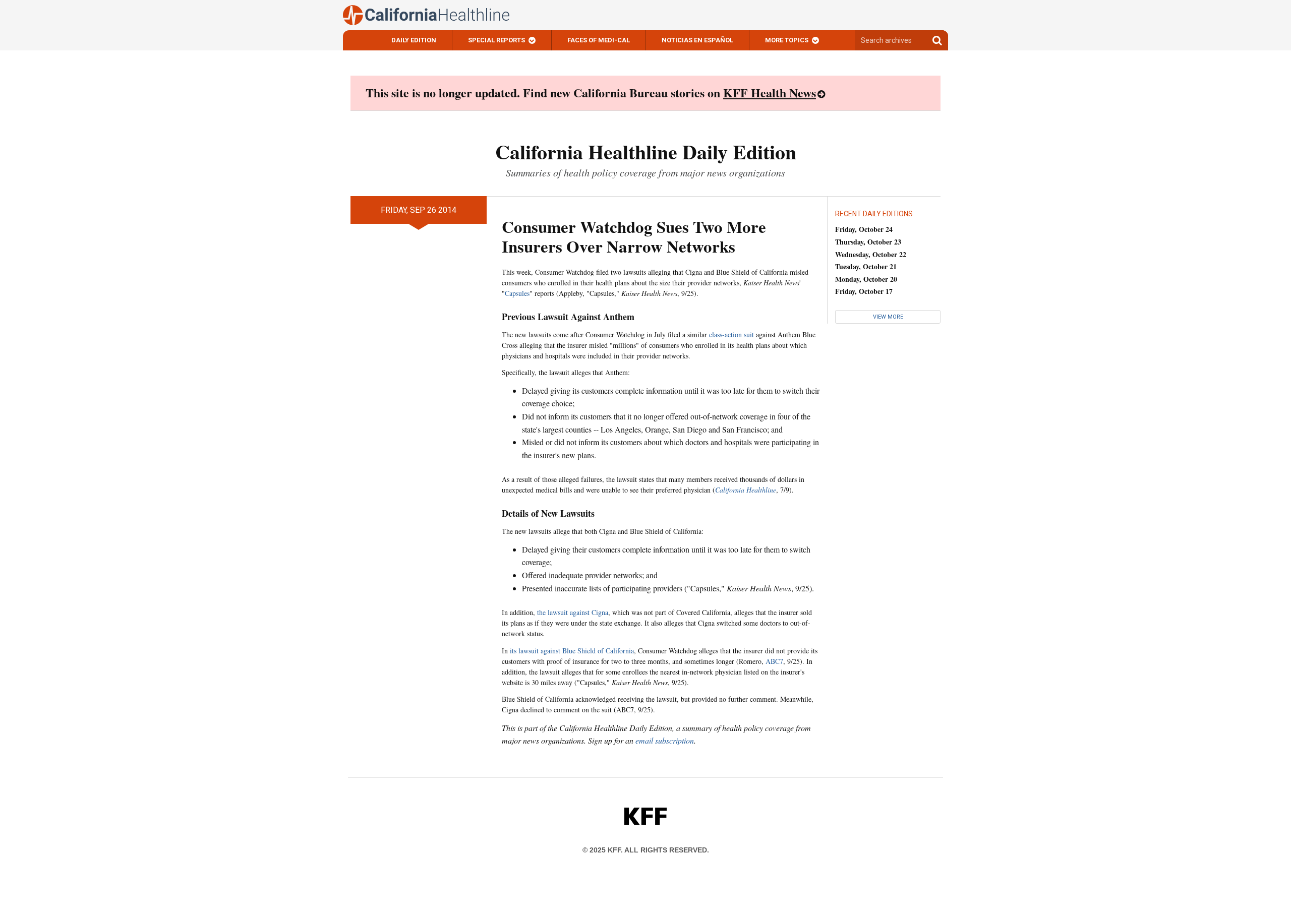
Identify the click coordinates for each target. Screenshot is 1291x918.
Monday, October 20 (866, 279)
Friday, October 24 (864, 229)
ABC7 (774, 661)
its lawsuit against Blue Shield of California (572, 650)
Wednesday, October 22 (870, 254)
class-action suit (731, 334)
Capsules (517, 293)
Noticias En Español (697, 40)
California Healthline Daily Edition (645, 151)
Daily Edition (413, 40)
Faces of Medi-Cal (598, 40)
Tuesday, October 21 (866, 266)
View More (888, 317)
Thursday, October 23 (868, 241)
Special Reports (496, 40)
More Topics (786, 40)
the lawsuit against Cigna (572, 612)
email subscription (664, 740)
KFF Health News (769, 92)
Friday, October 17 (864, 291)
